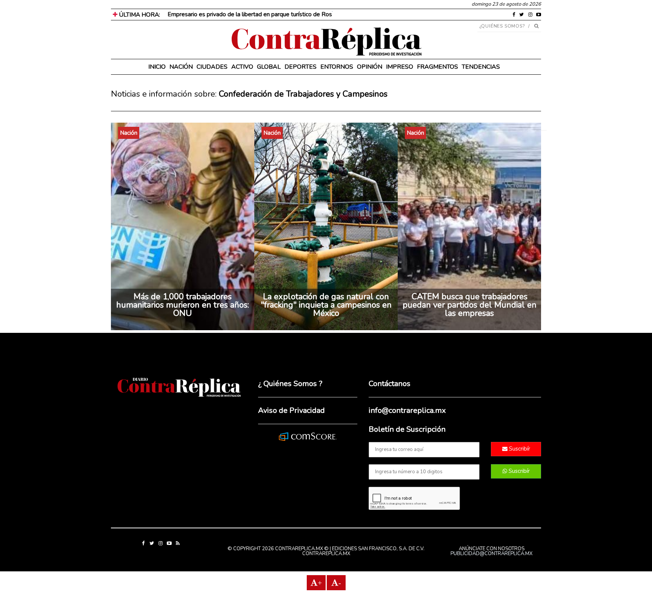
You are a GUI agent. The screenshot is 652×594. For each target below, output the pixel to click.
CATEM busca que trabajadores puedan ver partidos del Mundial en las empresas (470, 305)
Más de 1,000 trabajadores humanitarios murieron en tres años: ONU (182, 305)
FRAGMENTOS (437, 67)
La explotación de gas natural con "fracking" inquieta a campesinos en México (326, 305)
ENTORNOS (336, 67)
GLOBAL (269, 67)
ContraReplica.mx (326, 553)
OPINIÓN (369, 67)
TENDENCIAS (481, 67)
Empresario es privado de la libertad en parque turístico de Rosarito (256, 14)
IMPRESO (399, 67)
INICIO (157, 67)
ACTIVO (242, 67)
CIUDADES (212, 67)
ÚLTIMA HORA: (138, 15)
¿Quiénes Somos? (502, 26)
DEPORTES (300, 67)
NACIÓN (181, 67)
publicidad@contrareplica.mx (491, 553)
